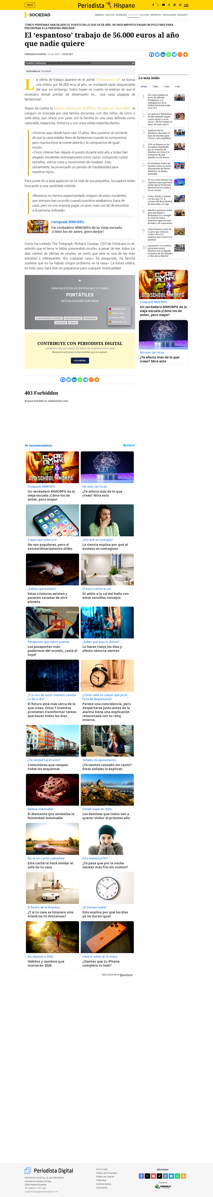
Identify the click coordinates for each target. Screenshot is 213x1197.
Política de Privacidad (106, 1173)
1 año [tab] (177, 86)
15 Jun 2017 (53, 54)
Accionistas (101, 1188)
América (99, 15)
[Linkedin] (162, 54)
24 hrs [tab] (144, 86)
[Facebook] (153, 5)
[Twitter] (157, 54)
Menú (30, 5)
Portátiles (61, 322)
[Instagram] (175, 5)
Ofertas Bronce (119, 322)
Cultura (144, 15)
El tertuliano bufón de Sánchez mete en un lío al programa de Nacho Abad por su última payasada (159, 168)
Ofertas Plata (118, 318)
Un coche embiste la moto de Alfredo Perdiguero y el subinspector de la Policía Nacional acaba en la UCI (159, 101)
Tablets (73, 322)
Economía (121, 15)
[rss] (183, 1176)
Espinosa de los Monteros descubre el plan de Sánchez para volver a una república (159, 134)
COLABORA (80, 360)
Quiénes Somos (103, 1184)
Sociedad (39, 15)
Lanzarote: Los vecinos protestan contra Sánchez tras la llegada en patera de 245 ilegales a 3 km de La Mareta (160, 250)
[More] (185, 54)
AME (186, 5)
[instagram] (165, 1176)
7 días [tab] (155, 86)
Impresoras (90, 318)
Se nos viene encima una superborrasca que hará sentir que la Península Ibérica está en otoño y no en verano (160, 185)
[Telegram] (174, 54)
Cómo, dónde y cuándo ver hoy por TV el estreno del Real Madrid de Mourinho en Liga (160, 200)
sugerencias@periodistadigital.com (41, 1192)
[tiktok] (159, 1176)
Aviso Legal (101, 1169)
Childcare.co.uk (108, 79)
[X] (158, 5)
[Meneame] (179, 54)
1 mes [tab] (166, 86)
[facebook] (141, 1176)
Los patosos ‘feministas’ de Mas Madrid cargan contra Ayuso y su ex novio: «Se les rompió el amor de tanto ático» (160, 119)
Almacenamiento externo (48, 318)
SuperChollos (118, 309)
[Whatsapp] (168, 54)
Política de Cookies (105, 1177)
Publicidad (101, 1180)
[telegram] (171, 1176)
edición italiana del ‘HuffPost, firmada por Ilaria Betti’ (92, 108)
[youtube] (153, 1176)
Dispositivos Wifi (73, 318)
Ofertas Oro (117, 313)
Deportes (155, 15)
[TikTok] (169, 5)
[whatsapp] (180, 5)
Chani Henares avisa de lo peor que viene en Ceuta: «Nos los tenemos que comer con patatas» (160, 234)
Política (109, 15)
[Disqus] (80, 1026)
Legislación (169, 15)
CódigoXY (182, 15)
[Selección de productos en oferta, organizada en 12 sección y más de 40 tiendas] (80, 281)
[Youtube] (163, 5)
